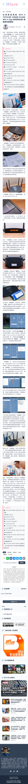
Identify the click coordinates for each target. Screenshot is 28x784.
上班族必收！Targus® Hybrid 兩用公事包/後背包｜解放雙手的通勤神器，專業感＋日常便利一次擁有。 (18, 737)
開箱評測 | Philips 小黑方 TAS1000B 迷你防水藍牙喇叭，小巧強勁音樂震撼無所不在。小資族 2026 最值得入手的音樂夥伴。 (18, 710)
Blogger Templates (14, 778)
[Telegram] (17, 558)
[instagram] (14, 771)
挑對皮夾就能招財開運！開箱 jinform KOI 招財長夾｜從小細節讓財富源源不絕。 (18, 701)
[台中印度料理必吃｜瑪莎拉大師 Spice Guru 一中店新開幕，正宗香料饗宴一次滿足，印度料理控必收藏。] (6, 728)
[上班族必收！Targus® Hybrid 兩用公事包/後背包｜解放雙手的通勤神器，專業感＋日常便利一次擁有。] (6, 737)
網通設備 (5, 554)
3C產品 (19, 552)
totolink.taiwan (9, 65)
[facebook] (11, 771)
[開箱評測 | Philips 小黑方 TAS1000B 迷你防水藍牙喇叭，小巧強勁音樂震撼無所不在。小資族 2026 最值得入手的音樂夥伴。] (6, 710)
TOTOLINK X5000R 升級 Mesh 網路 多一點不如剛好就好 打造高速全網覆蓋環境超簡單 (14, 87)
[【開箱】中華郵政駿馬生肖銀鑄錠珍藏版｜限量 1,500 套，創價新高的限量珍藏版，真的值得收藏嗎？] (6, 719)
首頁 (4, 11)
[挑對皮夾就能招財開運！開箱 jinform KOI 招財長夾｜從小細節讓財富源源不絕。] (6, 701)
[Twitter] (20, 558)
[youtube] (17, 771)
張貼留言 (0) (14, 601)
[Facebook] (11, 558)
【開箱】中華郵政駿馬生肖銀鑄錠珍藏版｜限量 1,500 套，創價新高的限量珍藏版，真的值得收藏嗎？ (18, 719)
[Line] (7, 558)
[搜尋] (24, 4)
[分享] (24, 27)
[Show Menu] (4, 4)
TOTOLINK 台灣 (9, 60)
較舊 (25, 606)
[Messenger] (14, 558)
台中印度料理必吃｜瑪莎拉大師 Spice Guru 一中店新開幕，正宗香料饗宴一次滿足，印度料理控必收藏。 (18, 728)
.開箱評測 (14, 552)
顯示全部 (23, 588)
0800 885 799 (8, 58)
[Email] (24, 558)
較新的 (3, 606)
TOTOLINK (10, 554)
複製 (22, 563)
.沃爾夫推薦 (8, 11)
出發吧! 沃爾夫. (13, 781)
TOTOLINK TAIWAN (10, 62)
